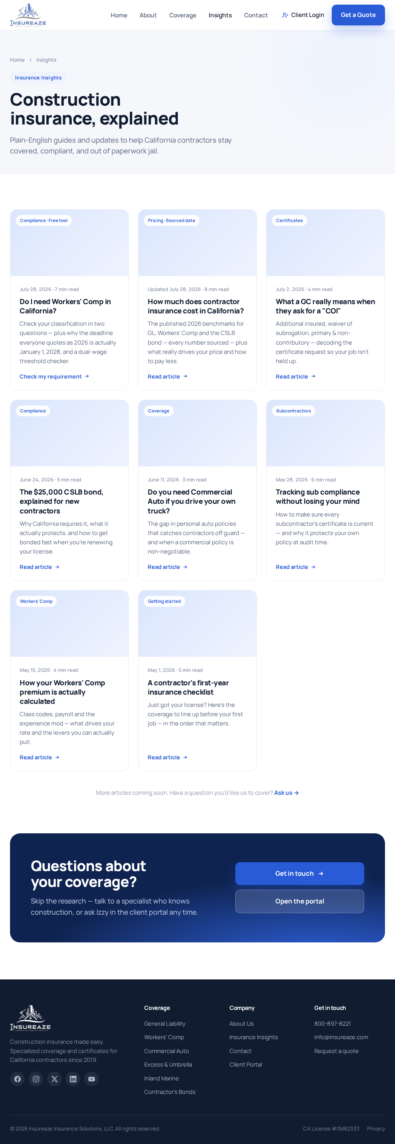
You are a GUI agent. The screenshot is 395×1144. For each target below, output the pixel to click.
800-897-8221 (332, 1023)
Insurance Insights (254, 1037)
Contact (256, 15)
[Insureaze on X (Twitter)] (54, 1079)
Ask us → (286, 793)
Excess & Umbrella (168, 1064)
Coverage (182, 15)
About (148, 15)
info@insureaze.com (341, 1037)
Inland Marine (161, 1078)
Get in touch (294, 873)
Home (119, 15)
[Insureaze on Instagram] (36, 1079)
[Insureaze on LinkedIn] (73, 1079)
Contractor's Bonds (170, 1091)
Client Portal (246, 1064)
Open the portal (299, 901)
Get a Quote (358, 14)
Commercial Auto (166, 1051)
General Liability (165, 1023)
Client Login (307, 15)
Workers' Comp (164, 1037)
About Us (242, 1023)
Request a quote (336, 1051)
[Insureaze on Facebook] (17, 1079)
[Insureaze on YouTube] (91, 1079)
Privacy (376, 1128)
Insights (220, 15)
